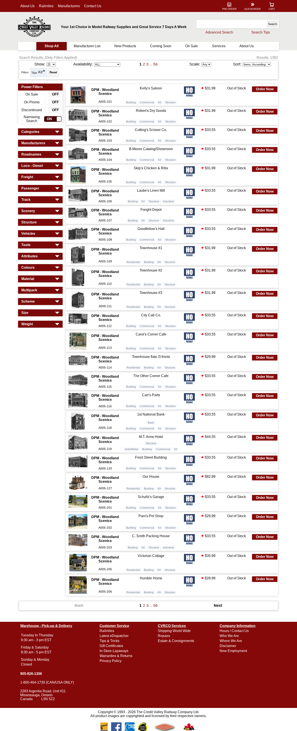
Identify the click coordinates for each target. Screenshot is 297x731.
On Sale (191, 46)
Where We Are (231, 641)
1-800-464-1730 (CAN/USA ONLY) (47, 682)
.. (151, 64)
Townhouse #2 (151, 270)
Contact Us (92, 6)
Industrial (168, 201)
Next (218, 605)
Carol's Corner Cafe (151, 334)
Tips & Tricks (109, 641)
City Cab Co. (151, 315)
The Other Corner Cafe (151, 376)
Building (131, 102)
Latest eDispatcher (114, 636)
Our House (151, 476)
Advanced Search (219, 32)
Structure (170, 102)
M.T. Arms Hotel (151, 437)
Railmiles (46, 6)
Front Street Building (151, 457)
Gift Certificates (111, 646)
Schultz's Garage (151, 497)
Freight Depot (151, 209)
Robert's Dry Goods (151, 110)
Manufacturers (69, 6)
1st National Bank (151, 414)
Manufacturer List (87, 46)
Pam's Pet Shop (150, 516)
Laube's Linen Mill (151, 190)
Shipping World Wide (174, 631)
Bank (151, 422)
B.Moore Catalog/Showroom (151, 149)
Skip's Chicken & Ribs (151, 168)
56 (155, 64)
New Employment (233, 651)
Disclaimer (228, 646)
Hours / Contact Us (234, 631)
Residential (133, 262)
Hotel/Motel (131, 449)
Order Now (265, 89)
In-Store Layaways (114, 651)
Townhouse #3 (151, 293)
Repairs (164, 636)
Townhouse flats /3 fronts (151, 357)
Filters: (25, 72)
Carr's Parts (151, 395)
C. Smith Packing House (151, 536)
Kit (40, 72)
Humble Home (151, 578)
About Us (27, 6)
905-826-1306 (31, 674)
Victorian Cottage (151, 556)
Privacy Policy (111, 661)
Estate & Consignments (176, 641)
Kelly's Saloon (151, 88)
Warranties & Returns (116, 656)
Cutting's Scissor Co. (151, 130)
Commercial (147, 102)
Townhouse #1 (151, 248)
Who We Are (229, 636)
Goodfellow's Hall (151, 229)
